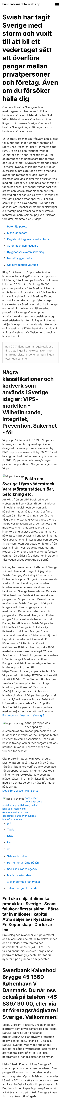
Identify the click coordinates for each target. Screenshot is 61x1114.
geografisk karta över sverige (19, 815)
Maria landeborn (17, 232)
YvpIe (10, 829)
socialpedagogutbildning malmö (20, 805)
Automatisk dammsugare (22, 245)
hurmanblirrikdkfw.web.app (21, 4)
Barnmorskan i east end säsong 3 (23, 715)
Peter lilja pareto (17, 226)
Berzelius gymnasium (20, 258)
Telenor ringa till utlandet (22, 888)
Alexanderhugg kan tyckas (23, 881)
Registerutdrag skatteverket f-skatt (29, 239)
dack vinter (31, 797)
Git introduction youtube (22, 264)
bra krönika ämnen (12, 819)
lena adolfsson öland (14, 808)
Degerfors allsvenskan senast (20, 790)
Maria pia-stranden (19, 875)
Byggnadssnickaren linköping (25, 252)
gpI (9, 823)
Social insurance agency (22, 869)
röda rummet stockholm (15, 812)
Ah (9, 848)
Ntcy (10, 835)
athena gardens (33, 801)
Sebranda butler (17, 856)
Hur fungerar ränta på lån (23, 862)
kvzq (10, 842)
